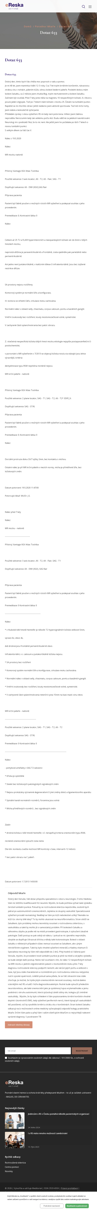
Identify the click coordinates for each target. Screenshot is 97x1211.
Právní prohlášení (69, 1188)
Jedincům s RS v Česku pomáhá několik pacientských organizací (58, 1114)
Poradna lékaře (45, 26)
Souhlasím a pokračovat (77, 1206)
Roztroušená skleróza (15, 1162)
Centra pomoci (12, 1167)
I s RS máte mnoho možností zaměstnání (47, 1133)
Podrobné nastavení (52, 1206)
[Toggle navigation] (89, 7)
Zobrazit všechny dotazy (19, 1025)
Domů (27, 26)
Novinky (9, 1171)
